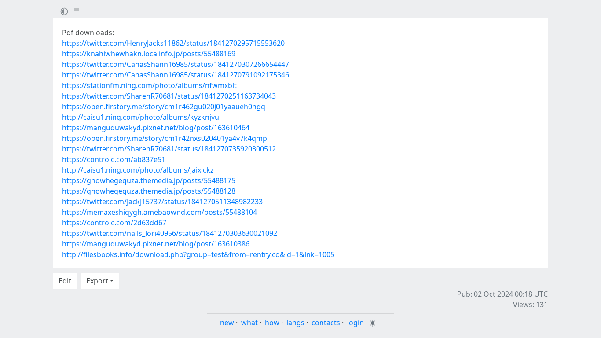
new (227, 322)
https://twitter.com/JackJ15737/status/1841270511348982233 (162, 201)
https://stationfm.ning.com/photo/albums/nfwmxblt (149, 85)
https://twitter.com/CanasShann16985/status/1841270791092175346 (175, 75)
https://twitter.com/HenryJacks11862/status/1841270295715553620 (173, 43)
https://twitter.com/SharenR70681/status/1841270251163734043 (169, 96)
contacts (325, 322)
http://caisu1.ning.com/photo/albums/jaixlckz (138, 170)
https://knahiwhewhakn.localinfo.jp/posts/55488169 (148, 54)
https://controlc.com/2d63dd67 (114, 223)
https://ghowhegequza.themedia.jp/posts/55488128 (148, 191)
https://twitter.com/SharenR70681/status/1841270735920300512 (169, 149)
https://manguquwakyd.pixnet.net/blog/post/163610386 (155, 244)
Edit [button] (65, 281)
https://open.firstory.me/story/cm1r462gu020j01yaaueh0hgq (163, 106)
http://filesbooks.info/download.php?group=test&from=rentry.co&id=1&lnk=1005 (198, 254)
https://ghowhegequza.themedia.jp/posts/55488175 (148, 180)
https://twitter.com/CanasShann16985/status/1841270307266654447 (175, 64)
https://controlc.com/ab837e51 (113, 159)
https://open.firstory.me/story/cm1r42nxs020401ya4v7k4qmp (164, 138)
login (355, 322)
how (272, 322)
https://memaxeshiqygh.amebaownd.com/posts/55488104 (159, 212)
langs (295, 322)
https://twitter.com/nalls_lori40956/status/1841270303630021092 (169, 233)
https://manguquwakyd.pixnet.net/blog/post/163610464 (155, 127)
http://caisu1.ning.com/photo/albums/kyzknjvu (140, 117)
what (249, 322)
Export (97, 281)
